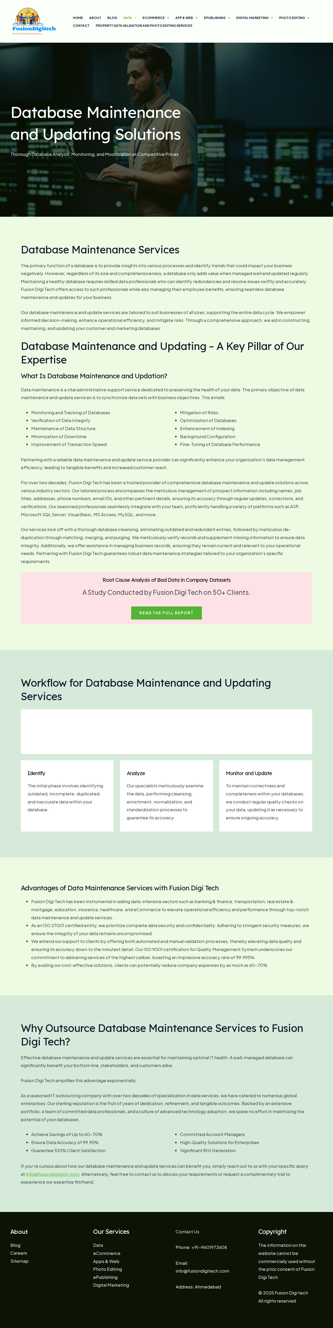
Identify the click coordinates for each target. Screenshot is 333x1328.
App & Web (184, 18)
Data (127, 18)
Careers (18, 1253)
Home (78, 18)
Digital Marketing (252, 18)
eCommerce (154, 18)
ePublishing (215, 18)
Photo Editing (292, 18)
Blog (112, 18)
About (95, 18)
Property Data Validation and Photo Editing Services (144, 26)
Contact (81, 26)
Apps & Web (106, 1261)
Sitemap (19, 1261)
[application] (134, 18)
